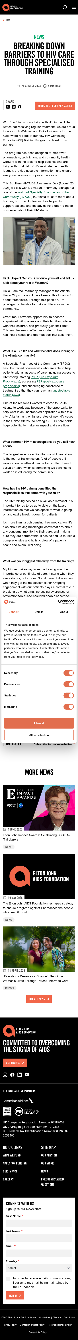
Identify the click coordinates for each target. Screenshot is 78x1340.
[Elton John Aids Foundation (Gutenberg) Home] (12, 7)
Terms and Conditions (64, 1318)
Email (11, 1246)
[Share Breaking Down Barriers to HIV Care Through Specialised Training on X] (8, 107)
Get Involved (13, 1063)
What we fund (12, 1155)
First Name (14, 1216)
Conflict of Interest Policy (32, 1325)
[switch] (68, 684)
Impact (9, 988)
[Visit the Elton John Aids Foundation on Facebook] (12, 1075)
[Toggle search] (65, 7)
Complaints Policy (38, 1332)
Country (12, 1261)
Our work (47, 1163)
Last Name (14, 1231)
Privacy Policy (10, 1325)
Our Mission (49, 1155)
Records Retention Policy (60, 1325)
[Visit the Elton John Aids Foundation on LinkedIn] (19, 1075)
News (8, 847)
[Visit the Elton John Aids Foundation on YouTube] (27, 1075)
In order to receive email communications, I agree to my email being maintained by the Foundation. (42, 1282)
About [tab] (64, 611)
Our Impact (10, 1171)
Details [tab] (39, 611)
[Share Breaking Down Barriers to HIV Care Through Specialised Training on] (14, 107)
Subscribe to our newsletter (55, 106)
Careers (8, 1179)
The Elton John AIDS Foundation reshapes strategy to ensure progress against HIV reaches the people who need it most (38, 908)
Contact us (44, 1318)
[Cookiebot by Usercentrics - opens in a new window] (58, 601)
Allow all (39, 723)
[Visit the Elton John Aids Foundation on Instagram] (5, 1075)
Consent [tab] (14, 611)
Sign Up (13, 1296)
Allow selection (39, 735)
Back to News (37, 999)
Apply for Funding (15, 1163)
